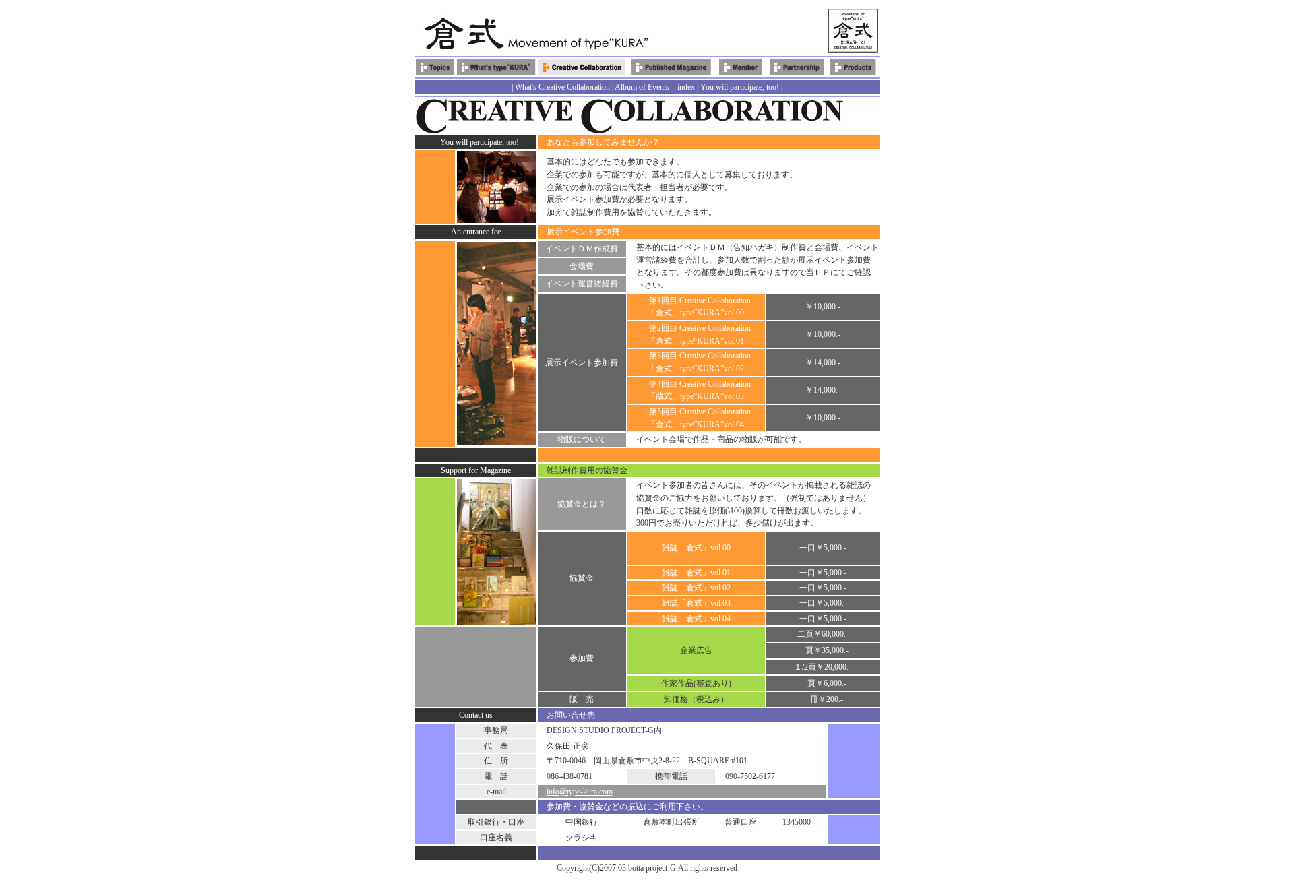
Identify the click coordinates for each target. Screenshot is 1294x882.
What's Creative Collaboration (562, 87)
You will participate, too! (739, 87)
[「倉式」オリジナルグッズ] (853, 72)
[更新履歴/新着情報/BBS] (435, 72)
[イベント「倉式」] (581, 72)
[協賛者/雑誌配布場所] (797, 72)
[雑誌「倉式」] (671, 72)
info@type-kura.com (580, 791)
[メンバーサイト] (740, 72)
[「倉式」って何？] (496, 72)
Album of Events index (655, 87)
